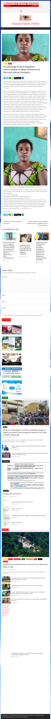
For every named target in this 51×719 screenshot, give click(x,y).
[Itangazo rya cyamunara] (25, 476)
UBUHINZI (40, 559)
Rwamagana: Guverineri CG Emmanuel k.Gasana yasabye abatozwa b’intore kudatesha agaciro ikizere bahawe (28, 578)
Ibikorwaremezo (17, 559)
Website (4, 308)
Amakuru (5, 63)
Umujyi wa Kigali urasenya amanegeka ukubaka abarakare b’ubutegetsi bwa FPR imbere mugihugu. (37, 223)
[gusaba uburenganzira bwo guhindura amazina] (6, 503)
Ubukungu (6, 561)
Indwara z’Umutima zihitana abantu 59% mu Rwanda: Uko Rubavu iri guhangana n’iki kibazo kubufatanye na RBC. (30, 454)
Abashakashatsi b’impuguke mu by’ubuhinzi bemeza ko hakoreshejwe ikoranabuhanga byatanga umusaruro (27, 654)
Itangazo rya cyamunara (12, 494)
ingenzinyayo (14, 75)
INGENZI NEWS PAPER (25, 24)
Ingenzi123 (13, 569)
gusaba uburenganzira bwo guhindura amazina (22, 502)
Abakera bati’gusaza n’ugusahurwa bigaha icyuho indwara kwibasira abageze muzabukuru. (29, 446)
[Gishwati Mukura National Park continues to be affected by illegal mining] (25, 544)
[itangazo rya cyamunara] (6, 510)
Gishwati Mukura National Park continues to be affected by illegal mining (25, 565)
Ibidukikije (10, 559)
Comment (5, 277)
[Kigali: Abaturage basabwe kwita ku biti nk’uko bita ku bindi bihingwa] (6, 587)
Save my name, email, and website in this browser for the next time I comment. (23, 315)
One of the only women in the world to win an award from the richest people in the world (29, 599)
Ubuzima (5, 427)
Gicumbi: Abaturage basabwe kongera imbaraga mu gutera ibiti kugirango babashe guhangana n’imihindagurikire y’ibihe (28, 592)
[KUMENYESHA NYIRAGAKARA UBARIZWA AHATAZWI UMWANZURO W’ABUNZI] (6, 517)
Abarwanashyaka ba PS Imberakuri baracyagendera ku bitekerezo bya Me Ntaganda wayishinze (25, 249)
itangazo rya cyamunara (17, 508)
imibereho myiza (29, 559)
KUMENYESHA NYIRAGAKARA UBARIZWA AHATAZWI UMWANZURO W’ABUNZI (29, 515)
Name (4, 295)
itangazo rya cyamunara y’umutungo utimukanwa (12, 222)
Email (3, 301)
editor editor (12, 437)
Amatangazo (6, 490)
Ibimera (23, 559)
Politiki (10, 63)
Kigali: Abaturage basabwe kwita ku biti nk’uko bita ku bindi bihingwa (27, 585)
